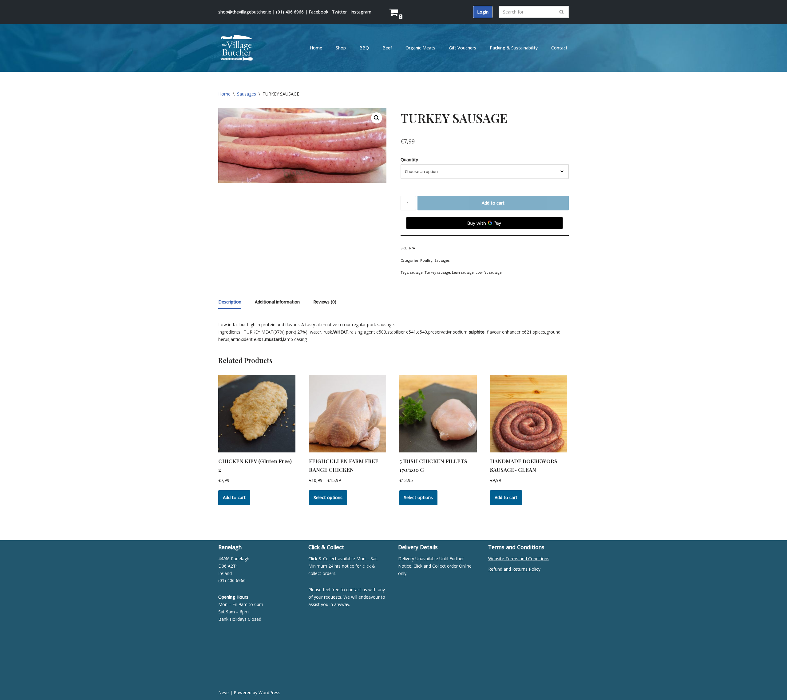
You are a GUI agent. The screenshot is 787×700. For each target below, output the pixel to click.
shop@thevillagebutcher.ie (244, 12)
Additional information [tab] (277, 302)
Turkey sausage (437, 272)
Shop (341, 48)
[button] (376, 117)
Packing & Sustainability (514, 48)
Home (316, 48)
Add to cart (493, 203)
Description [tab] (229, 302)
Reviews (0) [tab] (324, 302)
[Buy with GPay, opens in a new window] (484, 223)
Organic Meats (420, 48)
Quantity (409, 159)
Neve (223, 692)
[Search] (562, 12)
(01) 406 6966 (290, 12)
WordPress (269, 692)
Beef (387, 48)
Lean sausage (463, 272)
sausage (416, 272)
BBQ (364, 48)
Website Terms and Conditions (518, 558)
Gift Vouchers (462, 48)
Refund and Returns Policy (514, 569)
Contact (559, 48)
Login (482, 12)
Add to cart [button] (234, 497)
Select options (328, 497)
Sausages (246, 94)
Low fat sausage (489, 272)
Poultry (426, 260)
